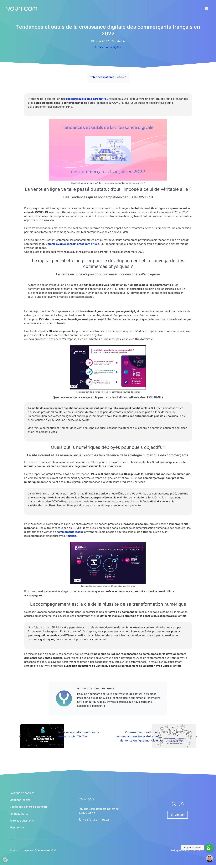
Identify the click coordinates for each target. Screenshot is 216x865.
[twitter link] (174, 804)
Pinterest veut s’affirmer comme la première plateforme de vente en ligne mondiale (136, 736)
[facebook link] (181, 804)
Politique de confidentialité (186, 850)
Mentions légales (20, 799)
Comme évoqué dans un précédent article (72, 243)
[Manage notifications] (5, 859)
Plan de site (17, 827)
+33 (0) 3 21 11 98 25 (96, 819)
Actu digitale (114, 47)
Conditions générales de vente (28, 806)
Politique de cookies (22, 793)
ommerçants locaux (70, 531)
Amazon (71, 535)
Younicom (118, 41)
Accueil (99, 47)
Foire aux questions (22, 820)
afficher (121, 77)
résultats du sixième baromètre (86, 98)
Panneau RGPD (19, 813)
